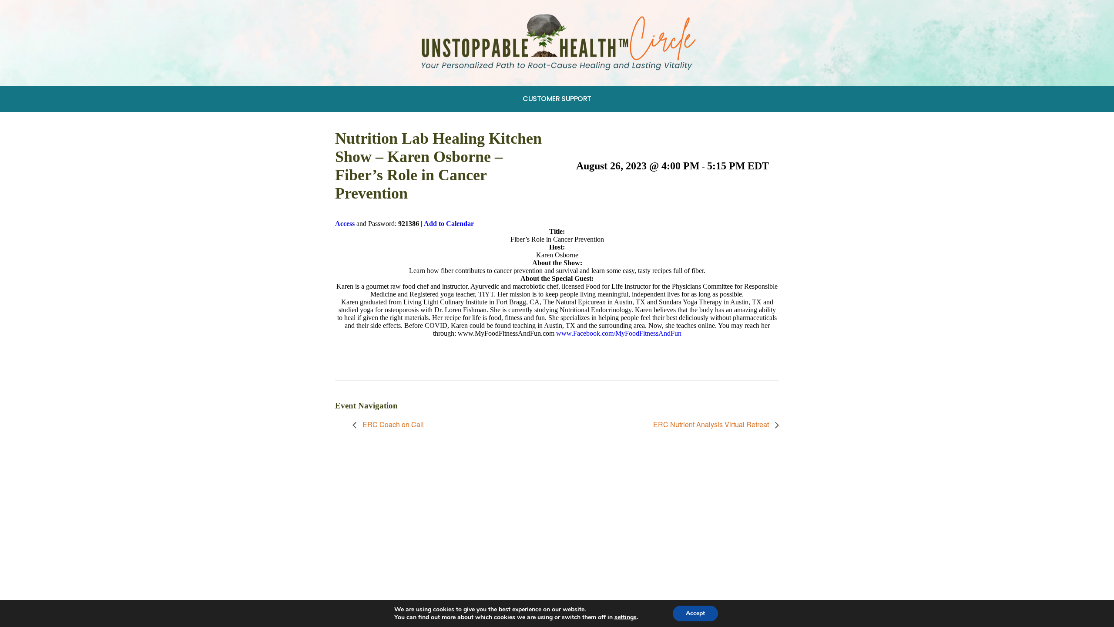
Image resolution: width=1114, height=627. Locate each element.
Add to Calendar (449, 223)
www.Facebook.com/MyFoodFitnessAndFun (618, 333)
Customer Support (557, 99)
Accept (695, 613)
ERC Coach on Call (392, 424)
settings (625, 617)
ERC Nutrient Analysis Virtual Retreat (712, 424)
